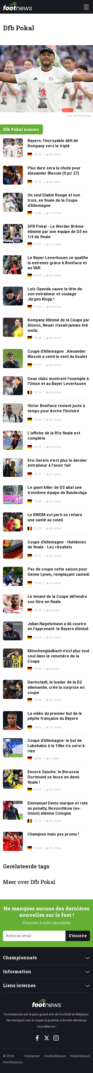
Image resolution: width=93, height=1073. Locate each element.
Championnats (20, 957)
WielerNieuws (80, 1056)
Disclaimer (32, 1056)
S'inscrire (78, 935)
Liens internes (19, 985)
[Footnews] (46, 1003)
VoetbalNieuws (55, 1056)
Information (17, 971)
